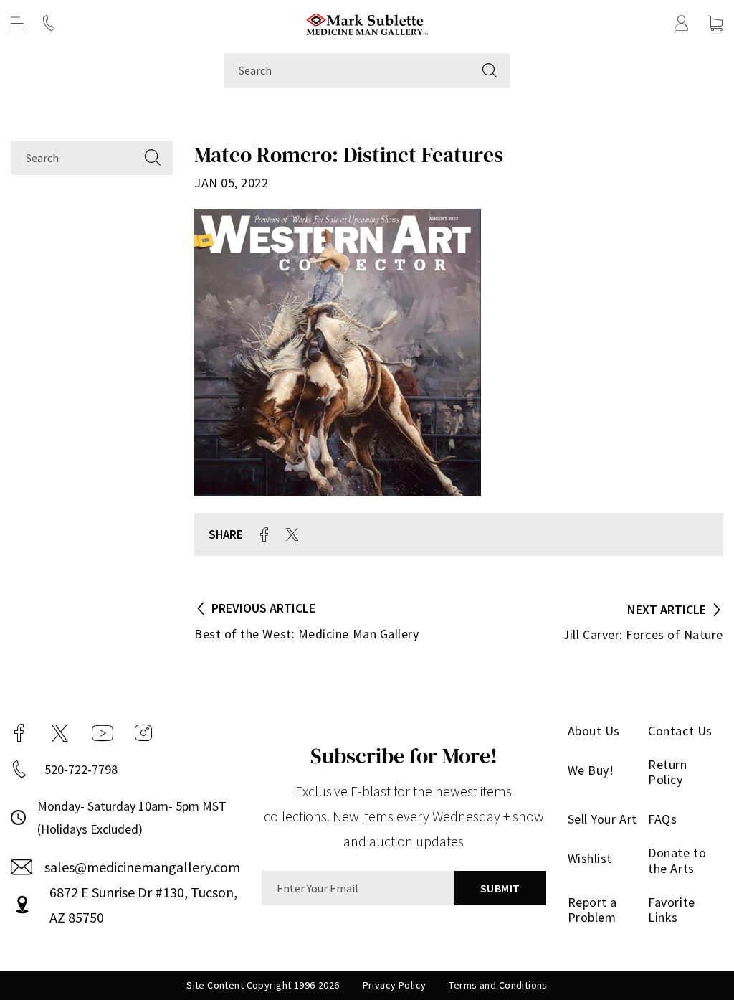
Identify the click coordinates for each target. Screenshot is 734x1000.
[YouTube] (102, 733)
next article (666, 609)
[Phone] (49, 23)
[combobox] (347, 70)
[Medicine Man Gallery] (367, 22)
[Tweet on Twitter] (292, 534)
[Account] (682, 23)
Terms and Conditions (498, 984)
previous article (263, 608)
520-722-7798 (81, 769)
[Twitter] (59, 733)
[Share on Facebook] (264, 534)
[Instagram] (143, 733)
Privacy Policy (394, 984)
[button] (17, 22)
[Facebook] (19, 733)
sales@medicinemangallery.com (142, 867)
